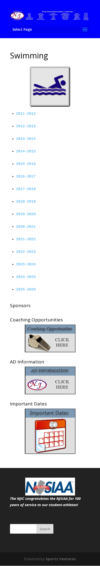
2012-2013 (26, 126)
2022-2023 (26, 252)
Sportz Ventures (61, 558)
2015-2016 (26, 164)
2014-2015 (26, 151)
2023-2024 (26, 264)
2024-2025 (26, 277)
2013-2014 (26, 139)
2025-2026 (26, 290)
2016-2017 (26, 177)
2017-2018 (26, 189)
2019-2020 (26, 214)
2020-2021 (26, 227)
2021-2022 (26, 239)
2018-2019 (26, 202)
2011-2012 (26, 114)
